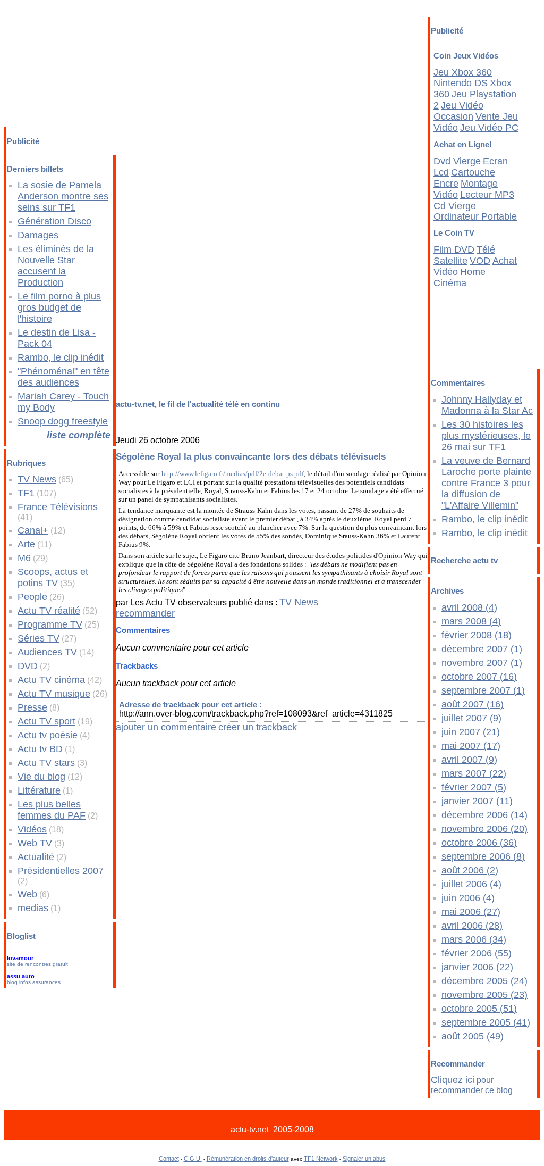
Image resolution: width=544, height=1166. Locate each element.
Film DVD (454, 249)
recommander (145, 613)
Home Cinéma (460, 277)
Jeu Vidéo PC (489, 127)
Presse (32, 707)
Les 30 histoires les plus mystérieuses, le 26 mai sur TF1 (486, 435)
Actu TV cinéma (51, 679)
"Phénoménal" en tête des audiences (63, 377)
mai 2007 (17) (470, 745)
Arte (26, 544)
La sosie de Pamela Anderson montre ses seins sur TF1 (63, 196)
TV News (37, 479)
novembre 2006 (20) (484, 828)
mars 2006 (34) (473, 939)
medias (33, 908)
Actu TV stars (46, 762)
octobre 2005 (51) (479, 1008)
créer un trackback (257, 727)
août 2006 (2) (469, 870)
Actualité (36, 857)
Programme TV (50, 624)
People (32, 597)
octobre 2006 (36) (479, 842)
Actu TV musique (54, 693)
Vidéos (32, 829)
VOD (480, 260)
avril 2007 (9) (469, 759)
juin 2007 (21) (470, 732)
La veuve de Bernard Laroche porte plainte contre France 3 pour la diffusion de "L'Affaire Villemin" (486, 483)
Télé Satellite (464, 255)
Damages (38, 235)
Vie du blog (41, 776)
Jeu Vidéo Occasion (458, 111)
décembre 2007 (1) (481, 649)
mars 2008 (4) (471, 621)
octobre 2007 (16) (479, 676)
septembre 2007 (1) (483, 690)
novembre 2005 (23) (484, 994)
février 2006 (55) (476, 953)
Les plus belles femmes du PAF (52, 810)
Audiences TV (47, 652)
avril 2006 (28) (472, 925)
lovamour (20, 958)
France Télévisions (58, 507)
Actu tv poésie (48, 735)
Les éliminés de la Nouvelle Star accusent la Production (56, 266)
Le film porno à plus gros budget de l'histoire (59, 307)
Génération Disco (54, 221)
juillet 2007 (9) (471, 718)
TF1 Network (321, 1158)
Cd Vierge (455, 206)
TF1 (26, 493)
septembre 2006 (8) (483, 856)
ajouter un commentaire (166, 727)
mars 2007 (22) (473, 773)
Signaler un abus (364, 1158)
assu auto (21, 976)
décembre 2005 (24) (484, 981)
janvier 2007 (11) (477, 801)
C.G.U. (193, 1158)
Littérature (39, 790)
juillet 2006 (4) (471, 884)
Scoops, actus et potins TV (53, 577)
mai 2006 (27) (470, 911)
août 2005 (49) (472, 1036)
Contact (169, 1158)
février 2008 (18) (476, 635)
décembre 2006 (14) (484, 815)
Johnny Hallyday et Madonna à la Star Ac (487, 405)
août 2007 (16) (472, 704)
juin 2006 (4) (468, 898)
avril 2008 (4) (469, 607)
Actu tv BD (40, 749)
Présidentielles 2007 (61, 870)
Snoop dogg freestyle (63, 421)
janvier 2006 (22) (477, 967)
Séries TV (39, 638)
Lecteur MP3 (487, 194)
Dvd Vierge (457, 161)
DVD (28, 666)
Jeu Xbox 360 (463, 72)
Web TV (35, 843)
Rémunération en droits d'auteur (248, 1158)
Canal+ (33, 530)
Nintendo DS (461, 83)
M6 (24, 558)
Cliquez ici (452, 1080)
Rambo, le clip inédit (61, 357)
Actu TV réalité (49, 610)
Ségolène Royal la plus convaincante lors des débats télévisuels (251, 456)
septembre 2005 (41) (485, 1022)
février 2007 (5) (473, 787)
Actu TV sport (46, 721)
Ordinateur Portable (475, 216)
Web (27, 894)
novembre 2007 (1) (481, 662)
